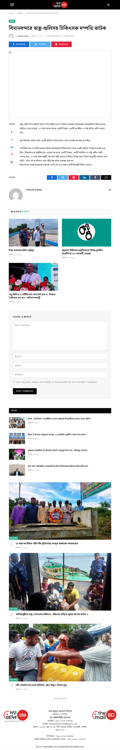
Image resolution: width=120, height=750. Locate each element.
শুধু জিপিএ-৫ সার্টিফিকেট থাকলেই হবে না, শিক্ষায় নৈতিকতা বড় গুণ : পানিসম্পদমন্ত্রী (32, 296)
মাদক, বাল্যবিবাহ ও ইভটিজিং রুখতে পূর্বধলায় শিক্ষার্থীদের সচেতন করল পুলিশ (59, 418)
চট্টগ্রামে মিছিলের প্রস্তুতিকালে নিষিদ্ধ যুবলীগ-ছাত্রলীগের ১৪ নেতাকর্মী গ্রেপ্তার (82, 252)
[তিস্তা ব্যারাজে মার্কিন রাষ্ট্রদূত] (33, 233)
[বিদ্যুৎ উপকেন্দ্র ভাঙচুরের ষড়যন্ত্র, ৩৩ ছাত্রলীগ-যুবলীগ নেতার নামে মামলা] (17, 438)
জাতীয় (12, 21)
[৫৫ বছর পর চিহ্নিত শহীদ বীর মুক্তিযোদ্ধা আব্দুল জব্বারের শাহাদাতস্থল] (60, 511)
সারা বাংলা (13, 538)
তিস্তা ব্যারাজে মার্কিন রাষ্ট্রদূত (21, 250)
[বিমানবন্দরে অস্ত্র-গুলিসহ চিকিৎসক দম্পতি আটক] (60, 84)
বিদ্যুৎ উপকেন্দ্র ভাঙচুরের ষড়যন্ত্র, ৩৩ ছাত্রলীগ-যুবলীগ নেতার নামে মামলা (57, 434)
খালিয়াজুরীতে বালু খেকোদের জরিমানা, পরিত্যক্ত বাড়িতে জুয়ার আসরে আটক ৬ (52, 614)
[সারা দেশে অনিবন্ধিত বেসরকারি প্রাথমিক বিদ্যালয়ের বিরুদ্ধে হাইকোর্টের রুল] (17, 470)
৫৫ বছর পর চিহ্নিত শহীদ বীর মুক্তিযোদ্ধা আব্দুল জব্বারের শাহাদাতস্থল (47, 543)
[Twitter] (12, 140)
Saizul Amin (23, 36)
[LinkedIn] (12, 147)
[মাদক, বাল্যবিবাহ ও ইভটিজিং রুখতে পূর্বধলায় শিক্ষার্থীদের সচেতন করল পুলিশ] (17, 422)
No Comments (54, 36)
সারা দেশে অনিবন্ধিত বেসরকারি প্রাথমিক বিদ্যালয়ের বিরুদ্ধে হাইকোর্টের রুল (58, 466)
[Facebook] (12, 132)
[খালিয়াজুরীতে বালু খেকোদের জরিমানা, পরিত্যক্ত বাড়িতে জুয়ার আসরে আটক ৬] (60, 581)
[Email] (12, 162)
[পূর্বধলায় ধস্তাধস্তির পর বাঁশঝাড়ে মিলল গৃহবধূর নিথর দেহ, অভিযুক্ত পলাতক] (17, 454)
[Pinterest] (12, 154)
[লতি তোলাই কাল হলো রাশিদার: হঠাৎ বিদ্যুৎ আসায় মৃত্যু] (60, 652)
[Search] (108, 4)
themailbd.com (77, 746)
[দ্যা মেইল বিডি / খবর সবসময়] (60, 5)
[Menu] (12, 4)
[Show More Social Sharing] (75, 44)
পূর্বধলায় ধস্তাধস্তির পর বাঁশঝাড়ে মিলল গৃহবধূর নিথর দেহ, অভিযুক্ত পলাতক (57, 450)
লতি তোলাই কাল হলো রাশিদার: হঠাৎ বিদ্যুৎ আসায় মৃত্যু (41, 685)
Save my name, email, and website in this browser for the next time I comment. (56, 382)
